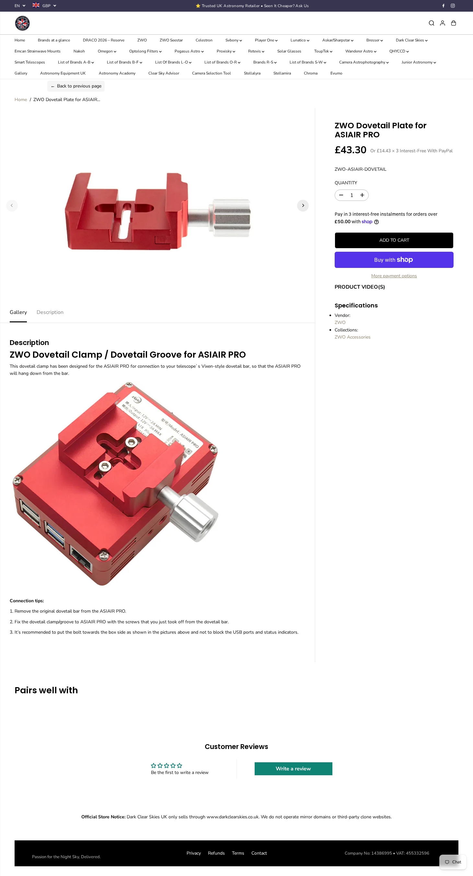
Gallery (21, 73)
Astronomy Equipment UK (63, 73)
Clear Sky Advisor (163, 73)
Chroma (310, 73)
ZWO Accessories (353, 337)
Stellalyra (252, 73)
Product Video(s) (360, 286)
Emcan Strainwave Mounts (38, 51)
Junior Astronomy (417, 62)
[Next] (302, 205)
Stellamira (282, 73)
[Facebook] (443, 6)
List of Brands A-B (74, 62)
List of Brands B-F (123, 62)
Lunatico (299, 40)
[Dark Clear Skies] (89, 23)
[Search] (431, 23)
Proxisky (225, 51)
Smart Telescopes (30, 62)
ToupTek (322, 51)
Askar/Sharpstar (336, 40)
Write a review (293, 768)
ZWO (142, 40)
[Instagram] (453, 6)
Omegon (106, 51)
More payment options (394, 276)
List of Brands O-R (221, 62)
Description (50, 312)
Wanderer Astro (359, 51)
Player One (265, 40)
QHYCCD (397, 51)
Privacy (194, 853)
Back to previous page (76, 86)
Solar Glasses (289, 51)
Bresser (373, 40)
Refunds (216, 853)
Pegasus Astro (188, 51)
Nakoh (79, 51)
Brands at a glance (54, 40)
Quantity (346, 182)
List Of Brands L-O (172, 62)
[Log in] (442, 23)
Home (20, 40)
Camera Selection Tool (211, 73)
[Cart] (453, 23)
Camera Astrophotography (362, 62)
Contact (259, 853)
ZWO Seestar (171, 40)
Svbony (232, 40)
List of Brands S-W (307, 62)
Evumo (336, 73)
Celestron (204, 40)
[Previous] (11, 205)
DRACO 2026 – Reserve (103, 40)
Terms (238, 853)
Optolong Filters (144, 51)
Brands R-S (263, 62)
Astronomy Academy (117, 73)
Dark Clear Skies (410, 40)
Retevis (255, 51)
